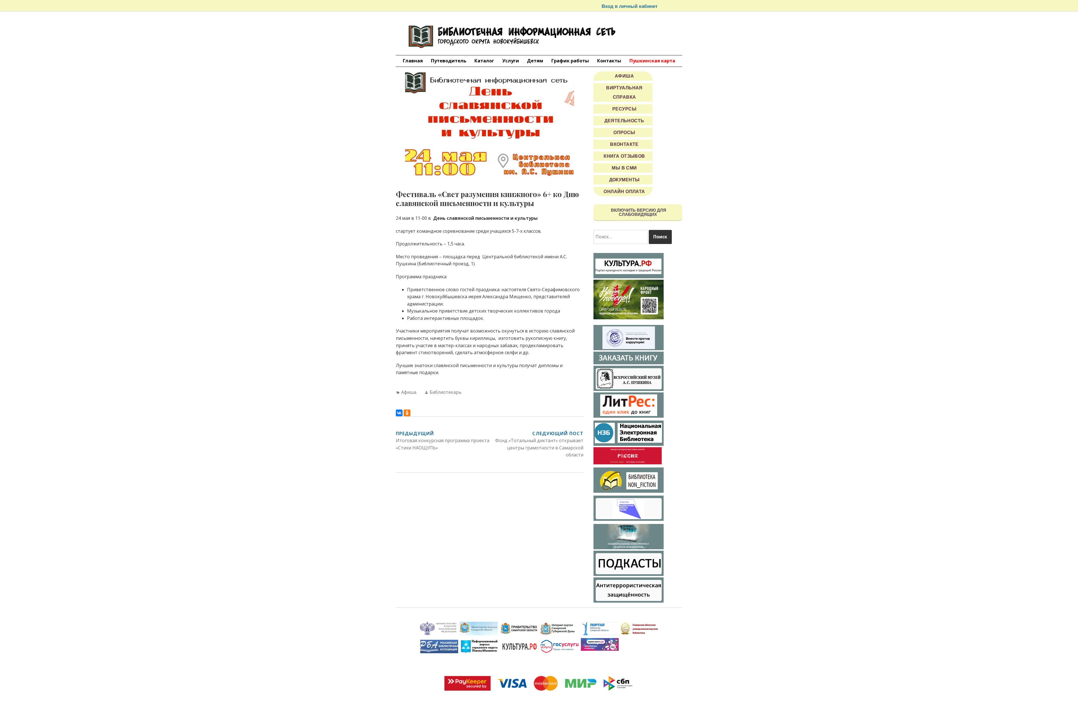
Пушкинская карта (652, 60)
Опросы (624, 132)
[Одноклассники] (407, 413)
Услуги (510, 60)
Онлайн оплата (624, 191)
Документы (624, 179)
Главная (413, 60)
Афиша (408, 392)
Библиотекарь (446, 392)
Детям (535, 60)
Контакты (609, 60)
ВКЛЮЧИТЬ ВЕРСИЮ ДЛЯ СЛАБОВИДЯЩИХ (638, 212)
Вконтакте (624, 144)
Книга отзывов (624, 156)
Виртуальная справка (624, 92)
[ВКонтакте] (399, 413)
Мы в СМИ (624, 168)
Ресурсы (624, 109)
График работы (570, 60)
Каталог (484, 60)
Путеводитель (448, 60)
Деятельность (624, 120)
